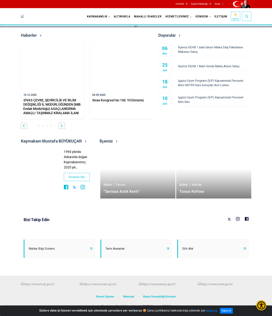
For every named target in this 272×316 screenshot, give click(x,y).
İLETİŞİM (220, 16)
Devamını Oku (77, 177)
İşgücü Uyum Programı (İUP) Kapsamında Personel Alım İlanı (210, 100)
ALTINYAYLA (122, 16)
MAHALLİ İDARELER (148, 16)
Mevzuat (128, 296)
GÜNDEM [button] (201, 16)
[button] (24, 126)
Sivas (217, 4)
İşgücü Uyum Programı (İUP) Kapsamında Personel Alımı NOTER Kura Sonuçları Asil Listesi (210, 83)
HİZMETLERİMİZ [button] (177, 16)
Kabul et (226, 310)
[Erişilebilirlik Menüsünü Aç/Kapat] (261, 305)
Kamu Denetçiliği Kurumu (159, 296)
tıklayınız (211, 310)
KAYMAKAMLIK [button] (97, 16)
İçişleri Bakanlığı (199, 4)
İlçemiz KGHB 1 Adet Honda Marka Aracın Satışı (208, 66)
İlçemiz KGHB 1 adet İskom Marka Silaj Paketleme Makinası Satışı (210, 50)
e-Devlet (180, 4)
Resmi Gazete (105, 296)
